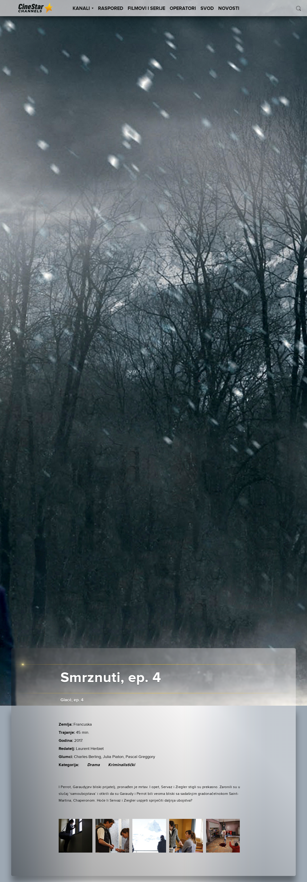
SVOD (207, 8)
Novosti (228, 8)
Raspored (110, 8)
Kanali (81, 8)
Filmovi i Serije (146, 8)
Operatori (183, 8)
